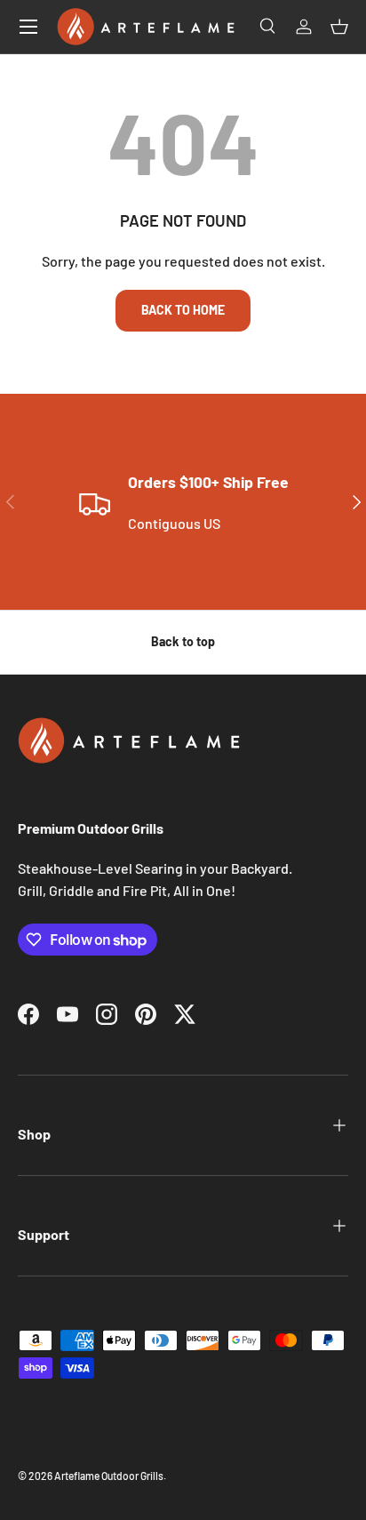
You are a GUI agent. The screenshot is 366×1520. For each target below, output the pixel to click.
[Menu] (28, 26)
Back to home (183, 309)
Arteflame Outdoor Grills (108, 1475)
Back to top (183, 641)
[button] (339, 26)
